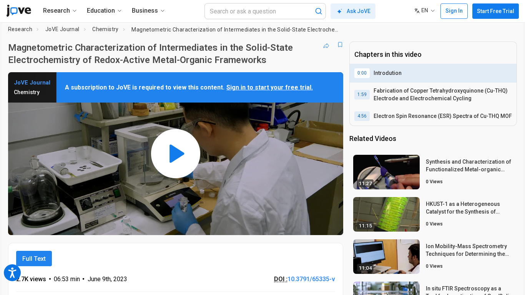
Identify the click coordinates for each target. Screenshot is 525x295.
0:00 (362, 73)
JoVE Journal (62, 29)
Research (20, 29)
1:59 (362, 94)
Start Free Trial (495, 11)
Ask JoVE (358, 11)
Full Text (34, 258)
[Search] (318, 11)
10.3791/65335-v (311, 279)
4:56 (362, 116)
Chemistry (105, 29)
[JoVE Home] (18, 11)
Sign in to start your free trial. (269, 87)
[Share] (326, 44)
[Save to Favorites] (340, 44)
